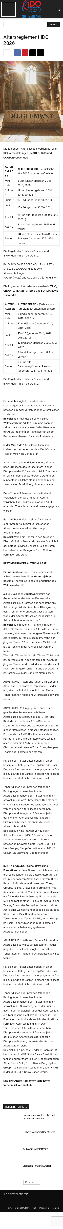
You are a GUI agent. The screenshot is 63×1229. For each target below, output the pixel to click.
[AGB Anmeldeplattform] (11, 1153)
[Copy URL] (40, 52)
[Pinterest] (25, 52)
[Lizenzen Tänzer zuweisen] (11, 1170)
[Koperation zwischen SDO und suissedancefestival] (11, 1119)
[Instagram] (14, 1201)
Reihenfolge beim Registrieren (39, 1132)
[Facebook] (17, 52)
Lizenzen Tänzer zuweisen (37, 1165)
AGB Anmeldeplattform (35, 1149)
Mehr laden (30, 1182)
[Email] (32, 52)
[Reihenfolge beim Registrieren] (11, 1136)
